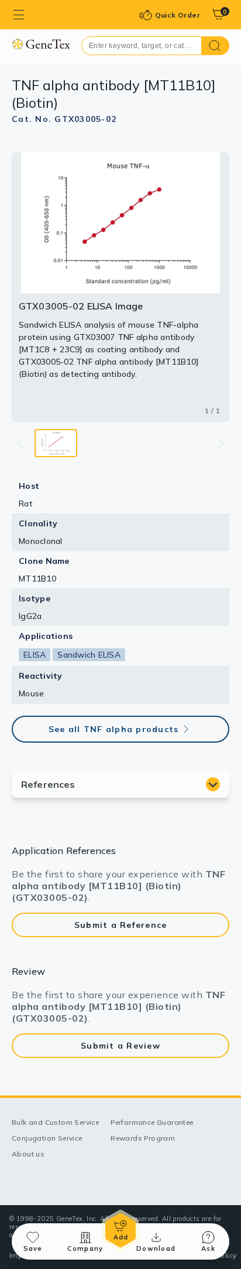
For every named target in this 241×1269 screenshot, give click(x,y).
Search (215, 45)
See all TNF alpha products (114, 729)
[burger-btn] (19, 15)
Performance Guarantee (152, 1122)
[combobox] (141, 45)
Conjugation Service (47, 1138)
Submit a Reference (120, 925)
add (120, 1230)
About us (28, 1153)
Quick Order (177, 15)
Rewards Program (143, 1138)
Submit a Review (120, 1045)
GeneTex (41, 44)
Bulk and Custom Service (55, 1122)
